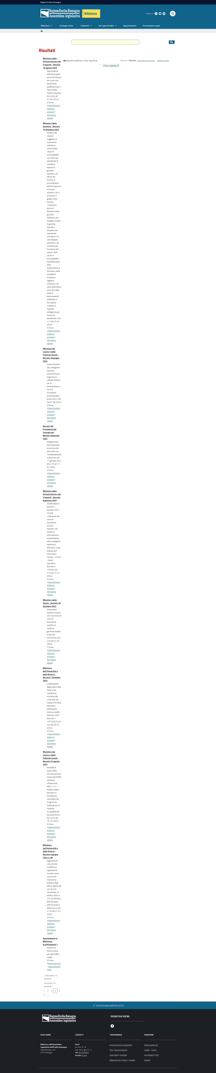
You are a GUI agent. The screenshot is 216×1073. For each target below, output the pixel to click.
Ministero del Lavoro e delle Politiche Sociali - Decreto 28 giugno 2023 (51, 355)
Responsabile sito (151, 1045)
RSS (157, 1055)
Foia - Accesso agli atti (118, 1050)
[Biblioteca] (91, 13)
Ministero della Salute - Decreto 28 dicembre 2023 (51, 603)
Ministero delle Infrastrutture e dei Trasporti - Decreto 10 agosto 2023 (52, 63)
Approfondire (53, 105)
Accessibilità (149, 1055)
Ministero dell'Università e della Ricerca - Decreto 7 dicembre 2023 (51, 674)
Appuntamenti (54, 963)
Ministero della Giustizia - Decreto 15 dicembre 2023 (51, 126)
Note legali (114, 1055)
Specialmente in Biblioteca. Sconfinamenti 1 (50, 941)
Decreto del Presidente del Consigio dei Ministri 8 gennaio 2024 (51, 432)
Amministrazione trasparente (121, 1045)
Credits (147, 1050)
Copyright (123, 1055)
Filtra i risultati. (109, 65)
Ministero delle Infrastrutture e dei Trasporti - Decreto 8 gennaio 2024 (52, 496)
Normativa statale (51, 117)
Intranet (147, 1060)
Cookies (132, 1060)
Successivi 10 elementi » (49, 985)
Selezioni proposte (50, 110)
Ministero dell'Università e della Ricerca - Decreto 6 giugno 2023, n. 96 (50, 851)
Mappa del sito (115, 1060)
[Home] (41, 31)
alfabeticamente (163, 60)
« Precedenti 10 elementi (50, 977)
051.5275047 (84, 1052)
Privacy (124, 1060)
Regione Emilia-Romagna (50, 2)
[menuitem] (46, 26)
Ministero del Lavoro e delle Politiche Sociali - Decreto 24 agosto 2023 (51, 758)
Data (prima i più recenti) (146, 60)
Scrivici (153, 1050)
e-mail (84, 1055)
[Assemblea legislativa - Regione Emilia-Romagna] (60, 13)
